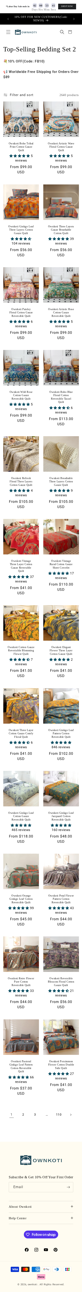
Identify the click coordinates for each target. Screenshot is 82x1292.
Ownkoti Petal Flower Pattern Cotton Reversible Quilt (61, 899)
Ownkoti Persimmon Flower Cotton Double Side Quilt (61, 1064)
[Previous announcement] (8, 19)
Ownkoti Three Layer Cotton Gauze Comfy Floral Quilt (21, 733)
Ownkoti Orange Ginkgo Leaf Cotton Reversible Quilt (21, 899)
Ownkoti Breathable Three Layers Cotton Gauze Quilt (61, 481)
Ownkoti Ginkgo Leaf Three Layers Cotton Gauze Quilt (21, 230)
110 (59, 1114)
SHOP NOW (67, 6)
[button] (8, 32)
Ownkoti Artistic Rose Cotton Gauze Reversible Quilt (61, 312)
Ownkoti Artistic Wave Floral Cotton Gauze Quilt (61, 147)
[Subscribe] (68, 1187)
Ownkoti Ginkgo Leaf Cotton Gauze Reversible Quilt (21, 816)
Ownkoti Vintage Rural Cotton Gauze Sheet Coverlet (60, 564)
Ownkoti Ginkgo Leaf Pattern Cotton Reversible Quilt (61, 733)
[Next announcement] (74, 19)
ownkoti (32, 1284)
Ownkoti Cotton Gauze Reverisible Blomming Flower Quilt (21, 650)
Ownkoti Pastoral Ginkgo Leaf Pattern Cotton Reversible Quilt (21, 1066)
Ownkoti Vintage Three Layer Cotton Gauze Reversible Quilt (21, 566)
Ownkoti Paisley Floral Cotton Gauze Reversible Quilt (21, 312)
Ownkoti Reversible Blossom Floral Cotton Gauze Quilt (61, 982)
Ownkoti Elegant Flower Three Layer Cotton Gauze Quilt (60, 650)
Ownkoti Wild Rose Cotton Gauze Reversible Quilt (21, 395)
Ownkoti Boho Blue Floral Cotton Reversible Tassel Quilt (61, 397)
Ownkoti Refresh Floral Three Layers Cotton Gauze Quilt (21, 481)
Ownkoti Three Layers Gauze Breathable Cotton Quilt (61, 230)
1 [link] (11, 1114)
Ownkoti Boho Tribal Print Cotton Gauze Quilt (21, 147)
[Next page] (70, 1115)
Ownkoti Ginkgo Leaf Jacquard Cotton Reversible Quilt (61, 816)
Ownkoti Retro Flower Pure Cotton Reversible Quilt (21, 982)
